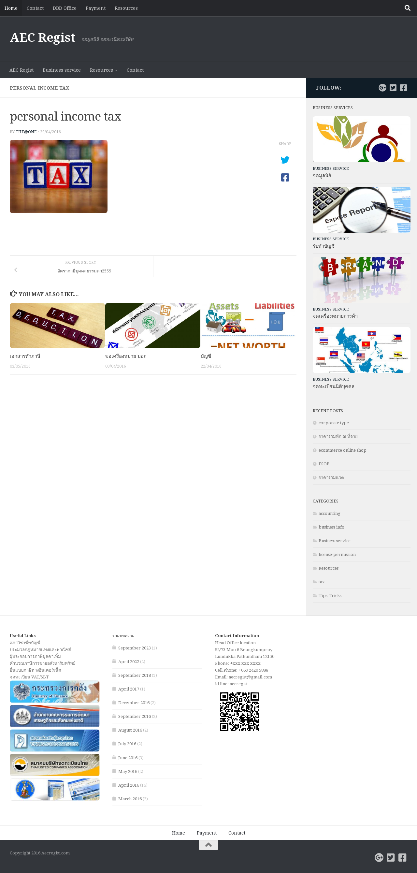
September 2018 (134, 675)
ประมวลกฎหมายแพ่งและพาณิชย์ (40, 649)
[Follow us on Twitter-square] (393, 88)
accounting (329, 513)
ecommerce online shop (343, 450)
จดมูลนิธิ (322, 176)
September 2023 (134, 648)
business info (331, 527)
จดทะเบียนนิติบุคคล (333, 386)
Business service (62, 70)
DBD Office (65, 8)
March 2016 (130, 798)
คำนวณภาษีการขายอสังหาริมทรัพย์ (43, 663)
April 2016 (128, 785)
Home (11, 8)
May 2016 (127, 771)
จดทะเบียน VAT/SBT (29, 677)
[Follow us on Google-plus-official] (382, 88)
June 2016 (127, 757)
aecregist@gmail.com (250, 677)
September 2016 (134, 716)
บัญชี (206, 356)
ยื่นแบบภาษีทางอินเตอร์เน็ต (35, 670)
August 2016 (130, 730)
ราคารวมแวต (331, 477)
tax (322, 581)
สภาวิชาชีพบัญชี (25, 642)
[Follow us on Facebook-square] (403, 88)
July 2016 (127, 743)
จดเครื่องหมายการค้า (335, 316)
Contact (35, 8)
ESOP (324, 463)
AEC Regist (42, 38)
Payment (96, 8)
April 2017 (128, 689)
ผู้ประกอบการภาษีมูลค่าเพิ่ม (35, 656)
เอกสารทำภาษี (25, 356)
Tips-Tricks (330, 595)
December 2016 (134, 702)
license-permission (337, 554)
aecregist (239, 683)
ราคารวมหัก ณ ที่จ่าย (338, 436)
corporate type (334, 422)
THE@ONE (26, 132)
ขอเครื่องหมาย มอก (126, 356)
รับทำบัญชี (324, 246)
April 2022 (128, 661)
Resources (126, 8)
